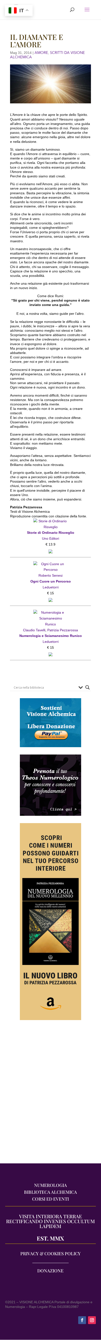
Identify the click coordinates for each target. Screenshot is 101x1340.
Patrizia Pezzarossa (62, 630)
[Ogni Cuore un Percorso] (50, 564)
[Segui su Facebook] (82, 1320)
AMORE (41, 52)
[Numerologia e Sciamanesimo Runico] (50, 612)
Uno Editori (50, 538)
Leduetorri (51, 587)
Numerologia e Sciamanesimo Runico (50, 636)
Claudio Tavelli (34, 630)
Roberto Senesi (50, 575)
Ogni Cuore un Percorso (50, 581)
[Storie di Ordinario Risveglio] (50, 521)
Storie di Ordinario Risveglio (50, 533)
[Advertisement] (50, 1094)
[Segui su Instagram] (92, 1320)
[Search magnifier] (87, 687)
